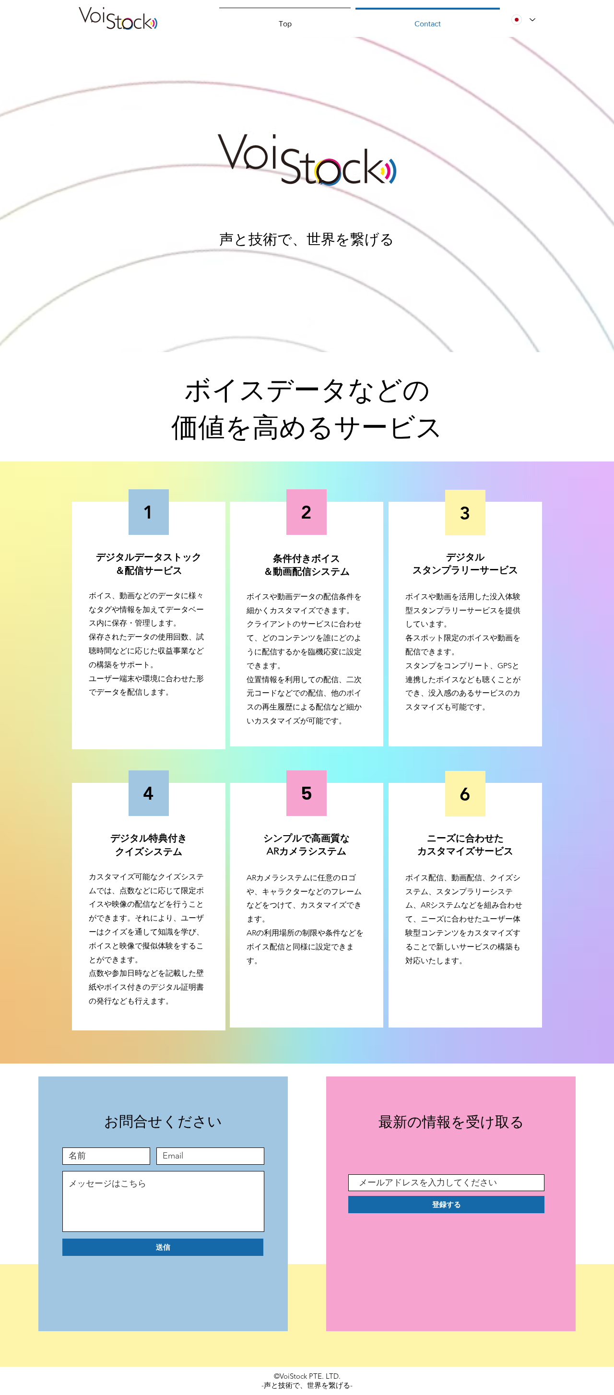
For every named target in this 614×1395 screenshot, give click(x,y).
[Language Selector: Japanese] (523, 20)
